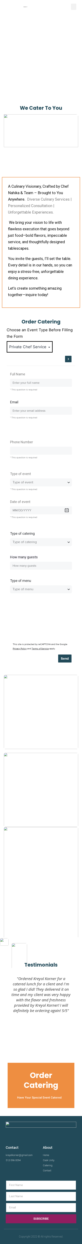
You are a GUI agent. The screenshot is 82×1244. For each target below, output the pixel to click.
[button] (73, 7)
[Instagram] (17, 1169)
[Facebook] (9, 1169)
